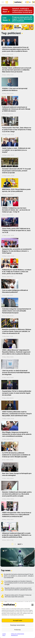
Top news (5, 570)
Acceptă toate (17, 620)
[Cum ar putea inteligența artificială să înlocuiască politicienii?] (16, 283)
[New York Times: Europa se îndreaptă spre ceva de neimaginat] (16, 467)
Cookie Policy (4, 634)
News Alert (5, 10)
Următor (20, 544)
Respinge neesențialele (17, 625)
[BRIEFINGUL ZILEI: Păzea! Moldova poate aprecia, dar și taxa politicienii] (16, 183)
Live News (5, 19)
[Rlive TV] (33, 2)
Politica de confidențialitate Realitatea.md (17, 634)
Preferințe (17, 629)
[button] (32, 605)
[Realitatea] (15, 2)
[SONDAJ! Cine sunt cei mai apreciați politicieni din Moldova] (16, 82)
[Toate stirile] (6, 2)
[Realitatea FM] (26, 2)
